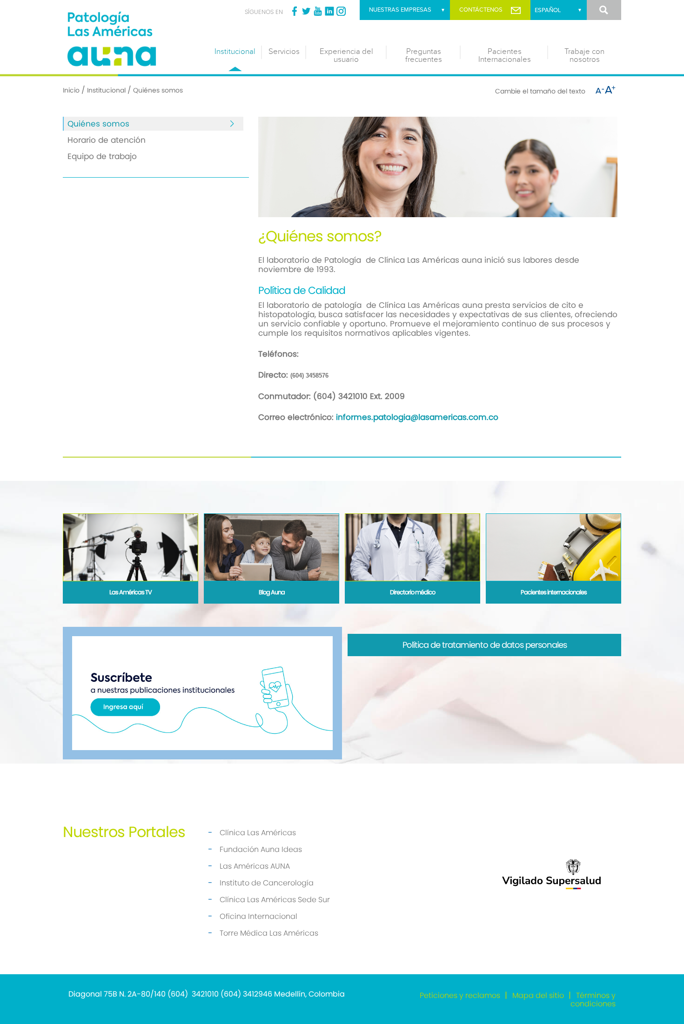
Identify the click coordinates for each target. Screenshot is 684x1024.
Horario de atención (106, 140)
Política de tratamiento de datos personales (484, 645)
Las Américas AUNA (255, 866)
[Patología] (132, 37)
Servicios (284, 51)
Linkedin (329, 11)
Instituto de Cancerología (267, 883)
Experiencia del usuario (346, 55)
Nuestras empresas (400, 9)
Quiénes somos (98, 123)
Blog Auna (272, 592)
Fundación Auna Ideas (261, 849)
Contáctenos (481, 9)
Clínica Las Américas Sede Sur (275, 899)
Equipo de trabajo (102, 156)
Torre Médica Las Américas (269, 933)
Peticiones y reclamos (460, 995)
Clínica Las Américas (258, 832)
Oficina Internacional (258, 916)
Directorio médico (412, 592)
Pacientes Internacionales (504, 55)
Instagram (341, 11)
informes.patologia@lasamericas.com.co (417, 417)
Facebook (294, 11)
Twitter (306, 11)
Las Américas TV (130, 592)
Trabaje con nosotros (584, 55)
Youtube (317, 11)
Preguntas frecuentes (423, 55)
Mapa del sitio (538, 995)
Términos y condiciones (593, 999)
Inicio (71, 90)
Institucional (235, 51)
